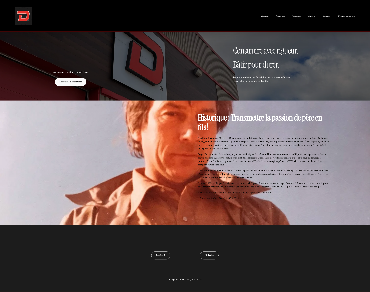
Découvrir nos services (70, 82)
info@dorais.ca (176, 280)
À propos (280, 16)
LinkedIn (209, 255)
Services (327, 16)
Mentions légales (346, 16)
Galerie (311, 16)
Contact (296, 16)
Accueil (265, 16)
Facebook (160, 255)
